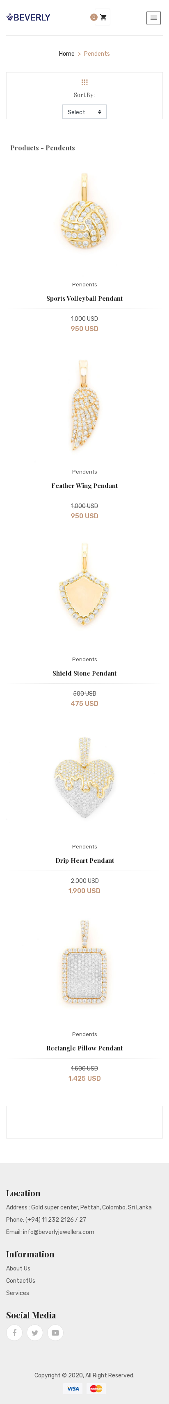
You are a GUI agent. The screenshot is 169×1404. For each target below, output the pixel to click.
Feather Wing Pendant (84, 485)
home (67, 53)
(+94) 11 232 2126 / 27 (55, 1219)
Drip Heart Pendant (84, 860)
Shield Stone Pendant (84, 673)
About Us (18, 1268)
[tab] (84, 82)
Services (17, 1293)
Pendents (84, 284)
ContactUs (20, 1280)
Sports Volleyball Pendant (84, 298)
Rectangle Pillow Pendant (84, 1048)
